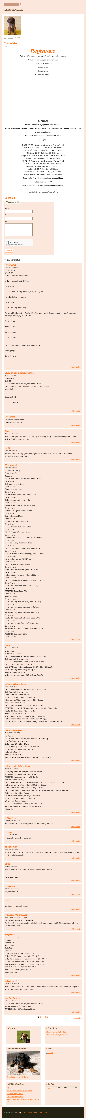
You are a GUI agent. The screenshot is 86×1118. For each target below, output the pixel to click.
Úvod (5, 38)
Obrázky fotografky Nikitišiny (56, 1032)
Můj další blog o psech (15, 1094)
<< (49, 1088)
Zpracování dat (41, 1112)
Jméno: (7, 208)
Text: (6, 221)
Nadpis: (7, 215)
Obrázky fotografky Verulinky (56, 1035)
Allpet (9, 1088)
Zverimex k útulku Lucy (15, 1097)
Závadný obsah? (28, 1112)
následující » (77, 1018)
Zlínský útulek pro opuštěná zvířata (20, 1091)
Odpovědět (75, 367)
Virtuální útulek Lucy (13, 10)
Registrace (10, 38)
